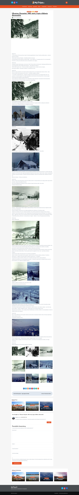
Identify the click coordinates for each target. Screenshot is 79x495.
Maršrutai (30, 6)
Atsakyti (49, 422)
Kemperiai (50, 6)
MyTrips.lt (14, 487)
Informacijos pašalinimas (63, 493)
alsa (15, 17)
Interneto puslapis (15, 453)
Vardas (13, 443)
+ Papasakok (44, 6)
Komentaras (14, 430)
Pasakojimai (24, 6)
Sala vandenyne (46, 407)
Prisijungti (55, 6)
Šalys (39, 6)
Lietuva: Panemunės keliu (45, 393)
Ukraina (36, 11)
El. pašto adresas (15, 448)
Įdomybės (35, 6)
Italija (16, 405)
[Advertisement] (32, 45)
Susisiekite (56, 493)
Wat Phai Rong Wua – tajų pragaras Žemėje (21, 393)
